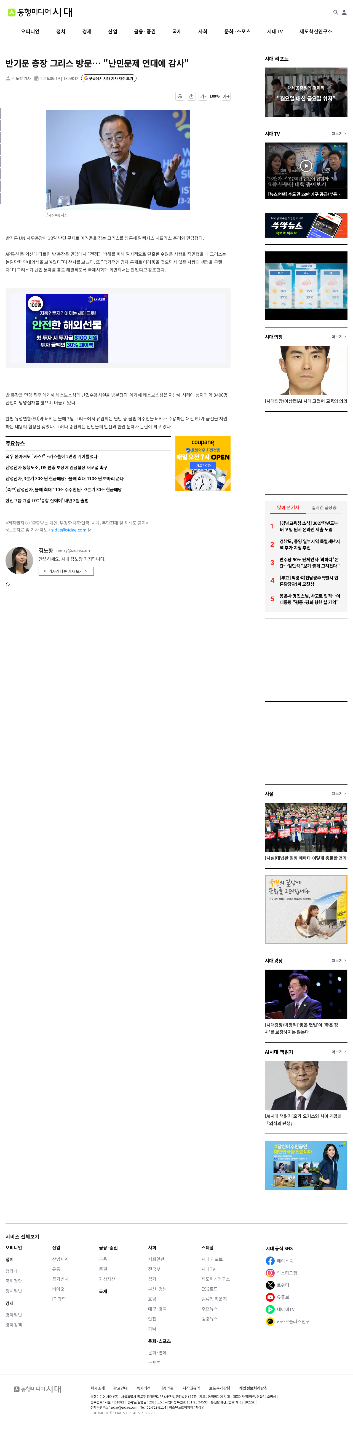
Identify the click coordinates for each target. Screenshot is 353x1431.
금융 (103, 1259)
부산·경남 (157, 1288)
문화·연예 (157, 1352)
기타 (152, 1328)
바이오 (58, 1288)
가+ (226, 96)
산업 (112, 31)
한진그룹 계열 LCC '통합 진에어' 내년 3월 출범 (47, 500)
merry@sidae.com (73, 550)
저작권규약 (191, 1388)
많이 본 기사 (288, 507)
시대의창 (274, 336)
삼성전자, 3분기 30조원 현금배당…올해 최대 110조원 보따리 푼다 (65, 478)
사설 (269, 793)
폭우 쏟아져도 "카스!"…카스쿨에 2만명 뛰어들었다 (52, 456)
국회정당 (14, 1280)
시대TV (275, 31)
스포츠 (154, 1362)
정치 (61, 31)
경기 (152, 1279)
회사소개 (97, 1388)
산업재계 (60, 1259)
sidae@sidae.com (69, 529)
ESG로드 (209, 1288)
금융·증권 (145, 31)
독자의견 (144, 1388)
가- (203, 96)
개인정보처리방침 (253, 1388)
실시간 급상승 (324, 507)
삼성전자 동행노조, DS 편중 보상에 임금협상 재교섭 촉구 (57, 467)
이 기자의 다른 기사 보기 (63, 571)
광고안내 (120, 1388)
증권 (103, 1269)
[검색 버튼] (336, 12)
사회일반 (156, 1259)
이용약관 (166, 1388)
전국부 (154, 1269)
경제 (87, 31)
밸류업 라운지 (214, 1298)
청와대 (12, 1271)
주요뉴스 (209, 1308)
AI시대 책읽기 (279, 1051)
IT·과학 (59, 1298)
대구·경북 (157, 1308)
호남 (152, 1298)
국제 (177, 31)
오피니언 (30, 31)
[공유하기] (191, 96)
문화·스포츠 (237, 31)
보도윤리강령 (219, 1388)
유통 (56, 1269)
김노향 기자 (21, 78)
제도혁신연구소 (315, 31)
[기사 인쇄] (179, 96)
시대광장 (274, 960)
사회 (203, 31)
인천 (152, 1318)
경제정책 (14, 1324)
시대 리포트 (277, 58)
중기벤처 (60, 1279)
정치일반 (14, 1290)
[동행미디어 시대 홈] (40, 12)
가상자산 (107, 1279)
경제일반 (14, 1314)
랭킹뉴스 (209, 1318)
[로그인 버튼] (344, 12)
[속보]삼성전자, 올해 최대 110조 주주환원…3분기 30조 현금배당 (64, 489)
